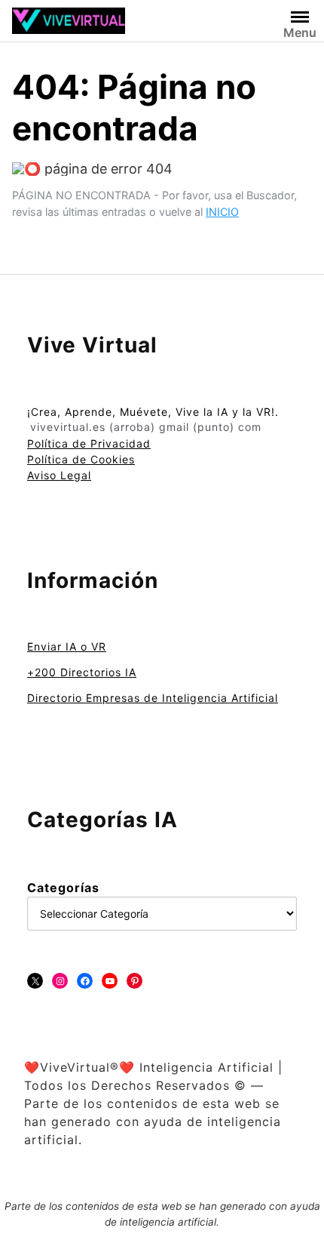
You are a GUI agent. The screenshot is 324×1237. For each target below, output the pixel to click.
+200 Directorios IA (81, 672)
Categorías (63, 887)
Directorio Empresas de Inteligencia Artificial (152, 697)
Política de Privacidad (89, 443)
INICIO (222, 211)
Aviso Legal (59, 475)
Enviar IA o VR (66, 646)
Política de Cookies (81, 459)
